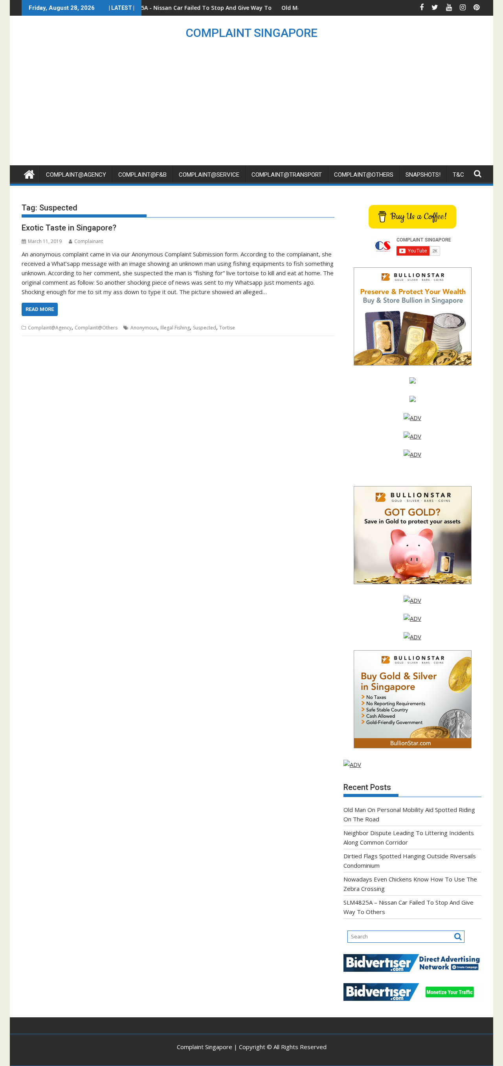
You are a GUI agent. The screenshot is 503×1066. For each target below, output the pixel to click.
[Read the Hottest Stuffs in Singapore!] (412, 637)
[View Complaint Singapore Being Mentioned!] (412, 454)
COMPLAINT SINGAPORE (252, 33)
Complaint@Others (363, 174)
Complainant (88, 241)
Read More (40, 309)
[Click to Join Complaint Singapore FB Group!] (412, 618)
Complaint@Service (209, 174)
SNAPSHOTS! (423, 174)
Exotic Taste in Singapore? (69, 227)
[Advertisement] (251, 106)
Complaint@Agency (76, 174)
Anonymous (143, 327)
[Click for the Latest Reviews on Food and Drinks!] (412, 436)
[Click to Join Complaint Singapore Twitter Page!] (412, 600)
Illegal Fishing (175, 327)
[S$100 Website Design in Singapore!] (352, 764)
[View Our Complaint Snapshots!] (412, 418)
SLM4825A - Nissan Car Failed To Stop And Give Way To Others (177, 7)
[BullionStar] (413, 363)
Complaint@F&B (142, 174)
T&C (458, 174)
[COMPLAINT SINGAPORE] (29, 173)
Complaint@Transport (287, 174)
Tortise (227, 327)
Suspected (204, 327)
